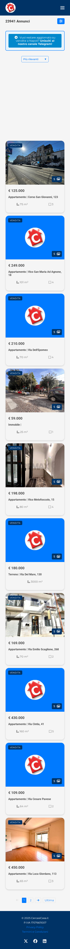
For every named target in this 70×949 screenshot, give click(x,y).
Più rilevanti (35, 59)
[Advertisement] (35, 104)
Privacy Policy (35, 927)
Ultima (49, 900)
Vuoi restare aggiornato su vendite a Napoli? (36, 41)
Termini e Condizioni (35, 931)
